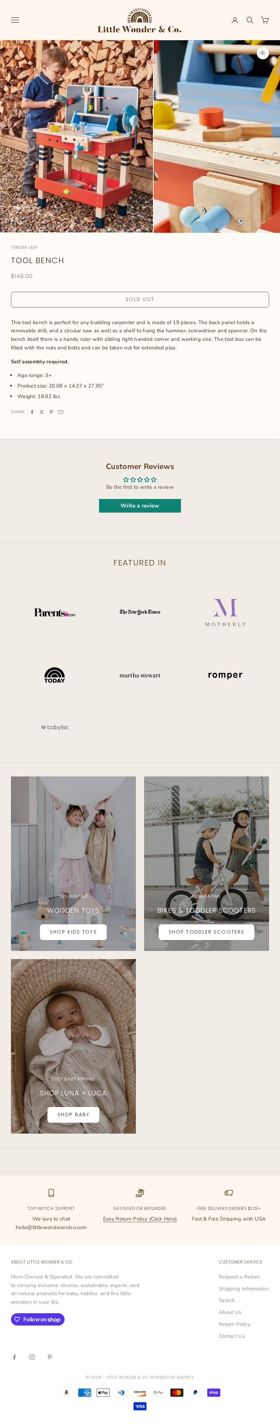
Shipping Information (244, 1288)
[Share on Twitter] (41, 412)
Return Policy (235, 1324)
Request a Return (239, 1276)
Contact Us (232, 1336)
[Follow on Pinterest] (49, 1357)
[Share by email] (61, 412)
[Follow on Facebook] (14, 1357)
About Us (230, 1312)
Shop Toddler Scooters (206, 931)
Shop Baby (73, 1114)
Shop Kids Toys (73, 931)
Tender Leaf (24, 247)
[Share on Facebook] (32, 412)
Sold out (140, 299)
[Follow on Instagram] (32, 1357)
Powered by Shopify (172, 1377)
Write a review (140, 506)
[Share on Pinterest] (51, 412)
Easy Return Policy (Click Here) (140, 1218)
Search (227, 1300)
